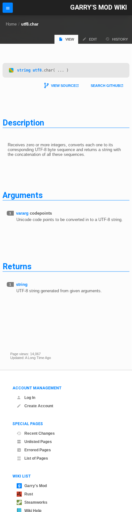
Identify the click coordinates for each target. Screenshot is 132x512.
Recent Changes (39, 433)
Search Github (105, 86)
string (23, 70)
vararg (22, 213)
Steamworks (35, 502)
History (120, 39)
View (69, 39)
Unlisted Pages (38, 441)
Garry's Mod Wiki (98, 7)
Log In (29, 397)
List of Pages (36, 458)
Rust (28, 494)
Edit (93, 39)
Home (11, 24)
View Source (63, 86)
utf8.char (29, 24)
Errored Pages (37, 450)
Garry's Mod (35, 486)
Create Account (38, 406)
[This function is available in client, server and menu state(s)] (11, 70)
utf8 (37, 70)
